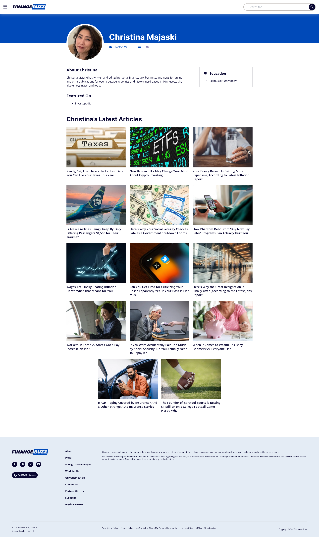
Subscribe (70, 497)
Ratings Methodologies (78, 464)
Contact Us (71, 484)
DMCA (199, 528)
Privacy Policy (127, 528)
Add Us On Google (27, 475)
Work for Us (72, 471)
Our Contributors (75, 477)
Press (68, 457)
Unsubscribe (210, 528)
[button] (5, 6)
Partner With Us (74, 491)
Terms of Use (187, 528)
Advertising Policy (110, 528)
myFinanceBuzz (74, 504)
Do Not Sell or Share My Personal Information (157, 528)
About (68, 451)
